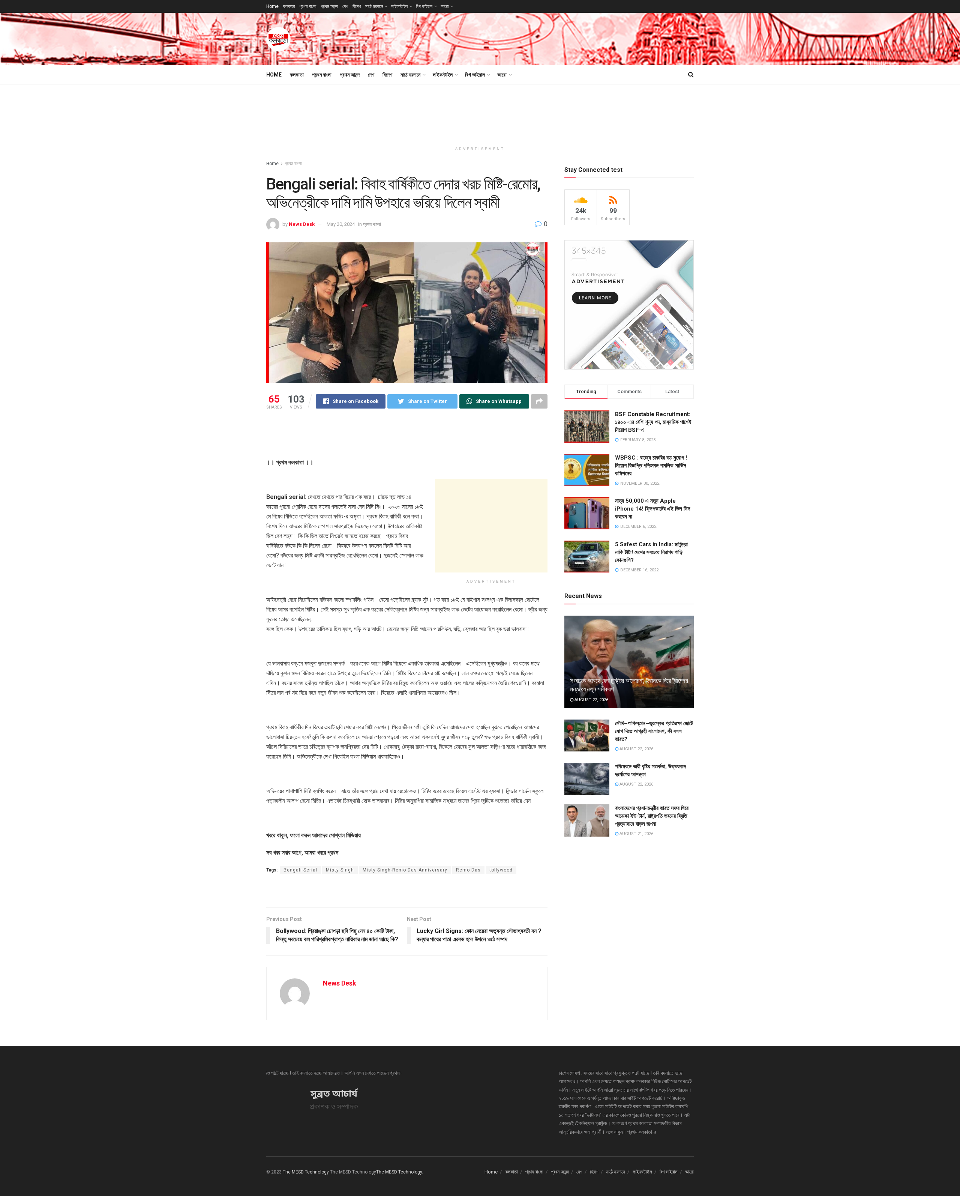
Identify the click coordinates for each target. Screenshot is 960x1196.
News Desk (302, 224)
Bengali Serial (300, 870)
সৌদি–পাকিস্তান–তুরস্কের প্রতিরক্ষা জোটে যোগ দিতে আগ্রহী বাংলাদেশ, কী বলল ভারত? (654, 731)
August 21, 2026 (635, 833)
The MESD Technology (306, 1172)
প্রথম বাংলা (307, 6)
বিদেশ (356, 6)
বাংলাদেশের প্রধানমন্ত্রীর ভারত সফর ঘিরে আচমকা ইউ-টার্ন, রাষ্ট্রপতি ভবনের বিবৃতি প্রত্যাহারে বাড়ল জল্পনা (651, 816)
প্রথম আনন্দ (329, 6)
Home (272, 6)
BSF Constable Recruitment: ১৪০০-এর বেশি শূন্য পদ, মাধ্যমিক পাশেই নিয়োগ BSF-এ (653, 422)
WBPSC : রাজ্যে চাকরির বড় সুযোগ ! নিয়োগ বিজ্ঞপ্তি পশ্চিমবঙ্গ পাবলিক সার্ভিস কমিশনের (651, 465)
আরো (444, 6)
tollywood (501, 870)
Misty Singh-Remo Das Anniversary (405, 870)
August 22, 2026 (590, 699)
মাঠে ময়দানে (374, 6)
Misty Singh (340, 870)
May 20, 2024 (341, 224)
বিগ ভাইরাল (424, 6)
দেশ (345, 6)
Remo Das (468, 870)
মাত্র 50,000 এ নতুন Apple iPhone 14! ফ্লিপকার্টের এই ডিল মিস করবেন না (652, 508)
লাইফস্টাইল (399, 6)
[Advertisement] (557, 38)
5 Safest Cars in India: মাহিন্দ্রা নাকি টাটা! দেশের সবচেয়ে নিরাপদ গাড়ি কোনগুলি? (651, 552)
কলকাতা (289, 6)
